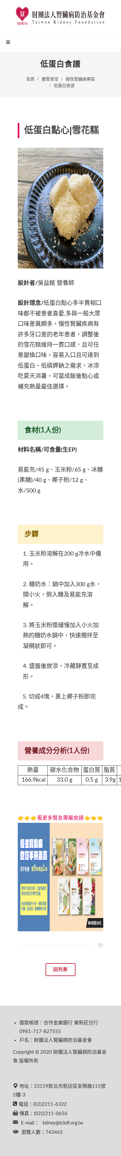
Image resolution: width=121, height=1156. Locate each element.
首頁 (30, 79)
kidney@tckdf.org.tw (63, 1123)
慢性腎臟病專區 (80, 79)
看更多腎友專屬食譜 (60, 818)
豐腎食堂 (50, 79)
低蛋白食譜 (64, 86)
